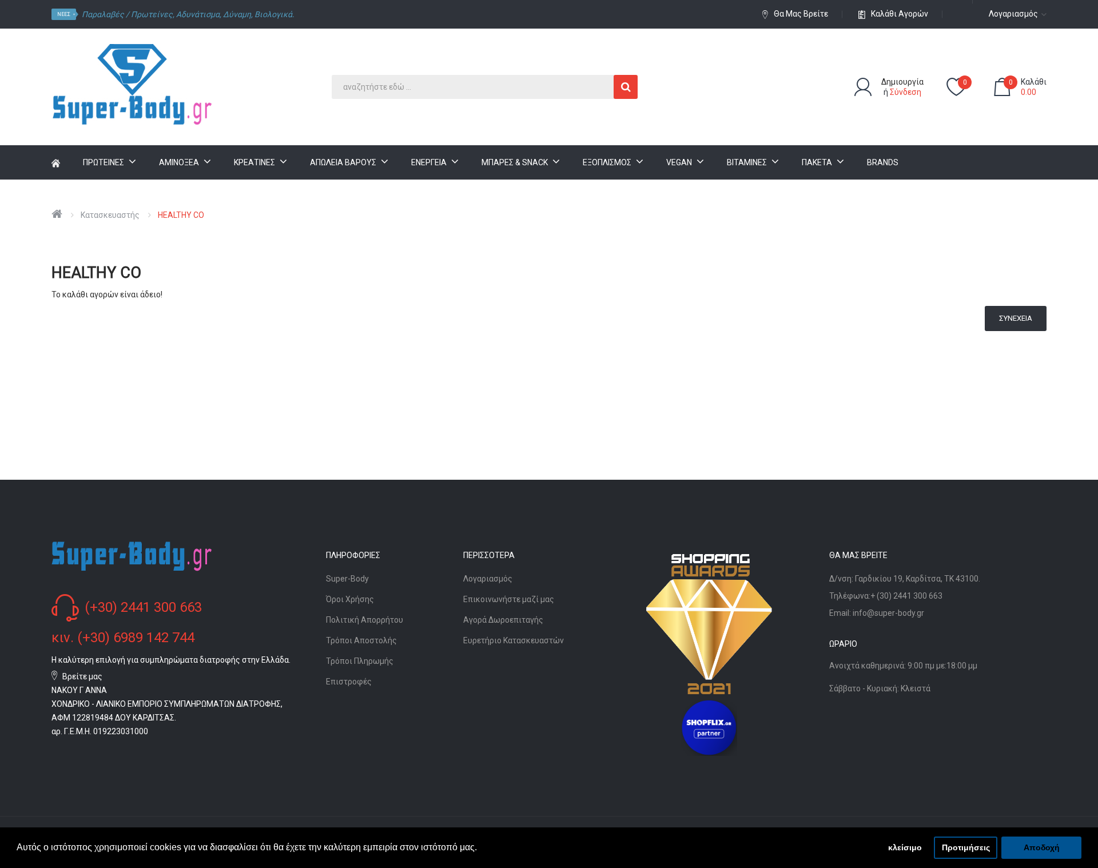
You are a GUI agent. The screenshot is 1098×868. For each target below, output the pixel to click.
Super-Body (347, 578)
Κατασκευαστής (110, 215)
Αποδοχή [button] (1042, 847)
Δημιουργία (902, 81)
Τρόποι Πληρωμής (359, 661)
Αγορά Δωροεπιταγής (503, 619)
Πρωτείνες (152, 14)
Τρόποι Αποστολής (361, 640)
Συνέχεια (1015, 318)
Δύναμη (237, 14)
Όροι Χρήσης (350, 599)
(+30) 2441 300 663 (143, 607)
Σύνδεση (905, 92)
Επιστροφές (349, 681)
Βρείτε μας (82, 676)
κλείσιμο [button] (905, 847)
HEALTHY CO (181, 215)
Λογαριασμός (487, 578)
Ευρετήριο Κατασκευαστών (513, 640)
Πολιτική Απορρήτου (364, 619)
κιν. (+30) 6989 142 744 (122, 638)
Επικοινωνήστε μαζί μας (508, 599)
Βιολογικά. (274, 14)
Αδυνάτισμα (198, 14)
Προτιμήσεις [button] (966, 847)
